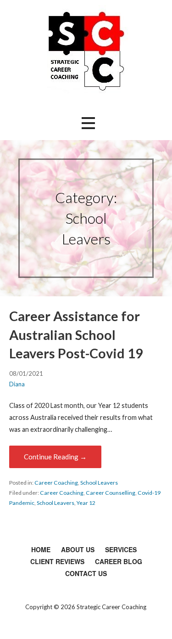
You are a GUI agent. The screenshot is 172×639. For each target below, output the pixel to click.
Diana (17, 384)
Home (40, 549)
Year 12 (86, 502)
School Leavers (99, 482)
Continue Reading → (55, 456)
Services (121, 549)
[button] (88, 122)
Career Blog (118, 561)
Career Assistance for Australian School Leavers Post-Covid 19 (76, 334)
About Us (77, 549)
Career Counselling (110, 492)
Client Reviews (57, 561)
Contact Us (86, 573)
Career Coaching (56, 482)
